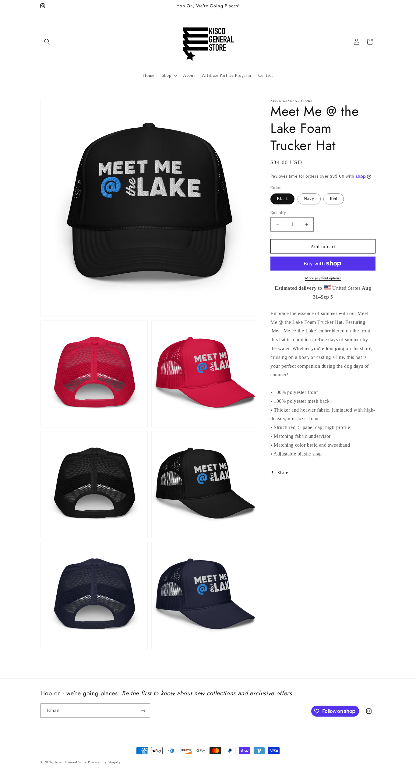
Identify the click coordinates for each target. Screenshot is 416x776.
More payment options (323, 278)
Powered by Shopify (104, 762)
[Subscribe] (143, 710)
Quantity (278, 212)
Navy (309, 199)
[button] (47, 41)
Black (282, 199)
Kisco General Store (71, 762)
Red (333, 199)
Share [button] (282, 472)
